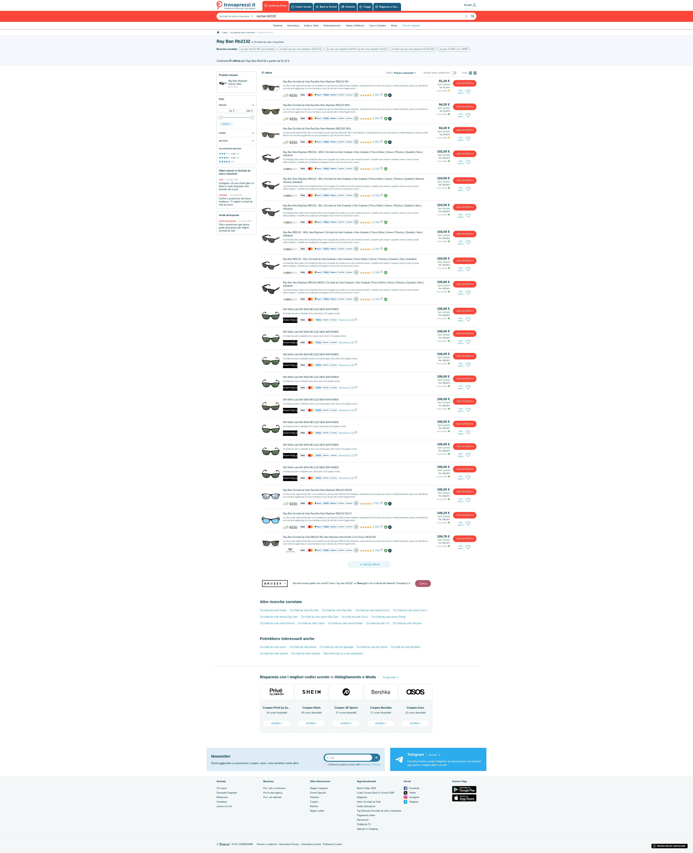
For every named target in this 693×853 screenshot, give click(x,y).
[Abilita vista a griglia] (475, 73)
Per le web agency (273, 792)
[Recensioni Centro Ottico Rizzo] (366, 95)
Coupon (314, 801)
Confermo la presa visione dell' (354, 764)
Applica (226, 124)
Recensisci (344, 320)
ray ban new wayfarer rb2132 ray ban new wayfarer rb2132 (356, 49)
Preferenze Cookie (332, 844)
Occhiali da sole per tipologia (336, 646)
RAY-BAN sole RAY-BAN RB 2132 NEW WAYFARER (311, 309)
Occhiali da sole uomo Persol (277, 623)
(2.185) (376, 168)
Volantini (314, 797)
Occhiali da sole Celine (311, 623)
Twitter (412, 792)
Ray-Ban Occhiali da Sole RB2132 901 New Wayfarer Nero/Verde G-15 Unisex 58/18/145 (329, 537)
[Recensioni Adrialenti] (366, 169)
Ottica (225, 32)
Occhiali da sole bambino (405, 646)
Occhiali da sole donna (302, 646)
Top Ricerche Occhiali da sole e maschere (379, 810)
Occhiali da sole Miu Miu (304, 610)
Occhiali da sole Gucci (355, 616)
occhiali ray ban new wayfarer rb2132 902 (413, 49)
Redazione (222, 797)
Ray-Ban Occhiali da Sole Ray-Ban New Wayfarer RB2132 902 (315, 81)
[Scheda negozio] (290, 95)
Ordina (389, 72)
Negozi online (317, 810)
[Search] (472, 16)
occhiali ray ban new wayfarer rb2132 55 (300, 49)
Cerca (423, 583)
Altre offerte (460, 91)
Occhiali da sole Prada (273, 610)
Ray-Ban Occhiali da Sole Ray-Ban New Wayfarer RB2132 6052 (316, 105)
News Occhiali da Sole (369, 801)
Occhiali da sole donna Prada (345, 623)
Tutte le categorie (411, 25)
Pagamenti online (366, 815)
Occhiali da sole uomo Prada (389, 616)
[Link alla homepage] (218, 32)
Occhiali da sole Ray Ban (337, 610)
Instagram (413, 797)
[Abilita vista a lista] (470, 73)
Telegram (413, 801)
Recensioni (363, 819)
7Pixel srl (224, 844)
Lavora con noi (224, 806)
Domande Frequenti (227, 792)
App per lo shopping (367, 829)
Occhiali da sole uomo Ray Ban (319, 616)
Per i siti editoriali (272, 797)
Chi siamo (222, 788)
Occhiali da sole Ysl (377, 623)
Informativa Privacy (370, 764)
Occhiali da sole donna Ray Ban (279, 616)
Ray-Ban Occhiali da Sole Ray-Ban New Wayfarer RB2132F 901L (317, 128)
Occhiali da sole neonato (305, 653)
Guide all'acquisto (366, 806)
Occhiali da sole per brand (372, 646)
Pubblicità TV (364, 824)
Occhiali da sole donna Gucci (372, 610)
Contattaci (222, 801)
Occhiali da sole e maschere (242, 32)
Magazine (362, 797)
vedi (464, 83)
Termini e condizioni (266, 844)
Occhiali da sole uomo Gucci (410, 610)
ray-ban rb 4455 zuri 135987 (453, 49)
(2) (352, 320)
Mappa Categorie (319, 788)
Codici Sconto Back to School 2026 (375, 792)
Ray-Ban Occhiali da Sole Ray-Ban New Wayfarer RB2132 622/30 (317, 490)
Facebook (413, 788)
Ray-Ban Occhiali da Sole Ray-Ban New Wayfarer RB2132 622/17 (317, 513)
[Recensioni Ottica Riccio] (366, 551)
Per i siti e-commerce (274, 788)
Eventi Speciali (318, 792)
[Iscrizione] (376, 758)
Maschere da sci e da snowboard (343, 653)
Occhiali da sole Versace (407, 623)
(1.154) (376, 550)
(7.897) (376, 95)
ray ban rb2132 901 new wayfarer (257, 49)
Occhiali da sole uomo (273, 646)
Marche (314, 806)
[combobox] (235, 16)
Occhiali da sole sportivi (274, 653)
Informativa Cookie (311, 844)
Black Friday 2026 (366, 788)
